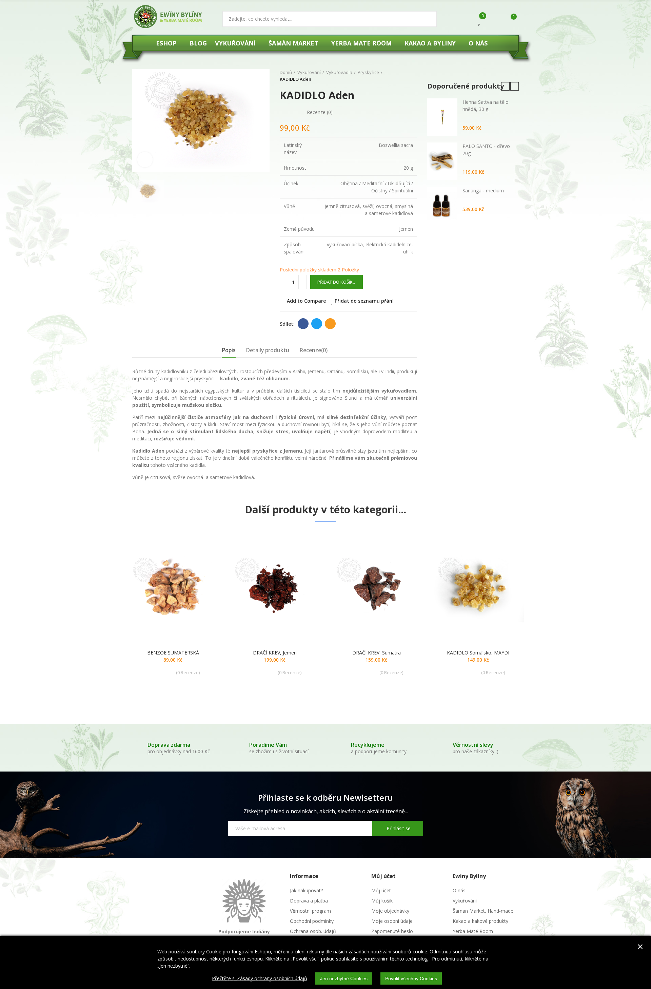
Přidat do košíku (336, 282)
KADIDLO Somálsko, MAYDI (478, 652)
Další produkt (412, 76)
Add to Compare (306, 301)
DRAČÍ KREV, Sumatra (376, 652)
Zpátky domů (403, 76)
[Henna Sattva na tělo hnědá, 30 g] (442, 117)
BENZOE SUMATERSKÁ (173, 652)
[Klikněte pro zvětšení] (145, 159)
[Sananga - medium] (442, 205)
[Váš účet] (494, 20)
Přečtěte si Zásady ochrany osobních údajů (259, 978)
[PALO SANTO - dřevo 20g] (442, 161)
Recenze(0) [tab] (313, 350)
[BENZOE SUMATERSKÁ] (173, 587)
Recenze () (320, 112)
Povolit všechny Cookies (411, 978)
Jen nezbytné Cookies (344, 978)
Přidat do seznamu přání (364, 301)
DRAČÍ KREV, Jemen (275, 652)
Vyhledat (426, 19)
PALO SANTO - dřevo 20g (486, 149)
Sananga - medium (483, 190)
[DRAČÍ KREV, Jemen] (274, 587)
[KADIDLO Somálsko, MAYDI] (478, 587)
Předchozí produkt (395, 76)
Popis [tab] (229, 350)
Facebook (303, 323)
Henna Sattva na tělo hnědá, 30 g (485, 105)
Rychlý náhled (202, 570)
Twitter (316, 323)
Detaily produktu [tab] (267, 350)
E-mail (330, 323)
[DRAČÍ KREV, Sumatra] (376, 587)
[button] (505, 86)
